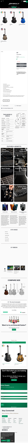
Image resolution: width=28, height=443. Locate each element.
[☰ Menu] (1, 1)
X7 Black (3, 364)
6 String (9, 363)
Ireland (3, 363)
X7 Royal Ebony (17, 364)
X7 (4, 363)
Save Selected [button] (8, 440)
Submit (2, 404)
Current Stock (6, 363)
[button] (1, 437)
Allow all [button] (4, 440)
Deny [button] (12, 440)
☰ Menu (1, 1)
